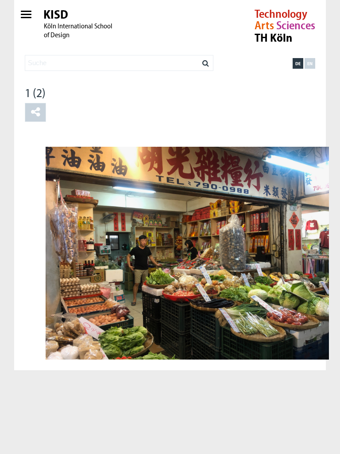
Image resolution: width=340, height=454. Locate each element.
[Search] (205, 61)
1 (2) (35, 92)
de (298, 63)
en (310, 63)
